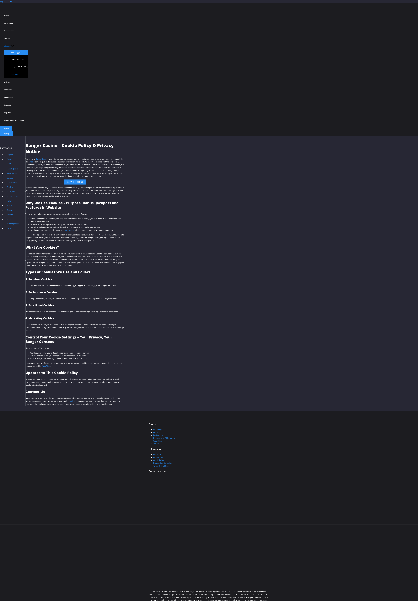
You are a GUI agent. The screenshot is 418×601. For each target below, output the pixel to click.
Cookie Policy (17, 74)
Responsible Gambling (20, 67)
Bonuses (7, 105)
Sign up (6, 133)
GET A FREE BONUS (75, 182)
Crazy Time (8, 90)
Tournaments (9, 31)
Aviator (7, 82)
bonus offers (68, 230)
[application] (12, 46)
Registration (8, 113)
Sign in (6, 128)
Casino (6, 16)
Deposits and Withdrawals (14, 120)
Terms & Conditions (19, 59)
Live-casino (8, 23)
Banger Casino (42, 159)
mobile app (72, 401)
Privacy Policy (158, 457)
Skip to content (6, 1)
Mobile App (8, 97)
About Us (7, 46)
